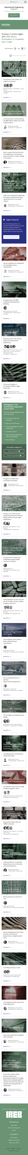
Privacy (19, 1148)
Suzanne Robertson (12, 526)
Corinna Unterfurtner (15, 351)
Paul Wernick (17, 610)
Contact (14, 1130)
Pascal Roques (11, 650)
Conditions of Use (14, 1150)
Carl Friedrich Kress (17, 161)
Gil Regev (10, 88)
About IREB (14, 1125)
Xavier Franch (6, 832)
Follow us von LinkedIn (13, 451)
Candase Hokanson (17, 724)
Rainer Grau (15, 484)
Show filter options (9, 48)
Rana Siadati (11, 610)
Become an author (14, 1142)
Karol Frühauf (11, 906)
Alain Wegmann (16, 88)
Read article (6, 97)
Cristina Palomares (12, 831)
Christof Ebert (16, 270)
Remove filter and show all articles (18, 55)
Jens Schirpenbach (12, 689)
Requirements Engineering (14, 9)
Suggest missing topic (11, 237)
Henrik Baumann (19, 796)
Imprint (14, 1148)
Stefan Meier (16, 126)
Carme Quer (20, 831)
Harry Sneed (11, 975)
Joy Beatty (10, 724)
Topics (15, 15)
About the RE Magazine (14, 1128)
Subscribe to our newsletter (13, 455)
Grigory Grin (16, 1040)
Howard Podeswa (17, 1089)
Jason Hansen (16, 204)
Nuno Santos (16, 759)
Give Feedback (14, 1137)
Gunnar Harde (16, 391)
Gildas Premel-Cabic (12, 311)
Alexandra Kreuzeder (8, 352)
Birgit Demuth (17, 975)
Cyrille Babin (16, 869)
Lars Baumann (11, 796)
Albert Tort (10, 568)
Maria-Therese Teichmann (14, 350)
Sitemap (8, 1148)
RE (14, 2)
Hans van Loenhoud (17, 1007)
